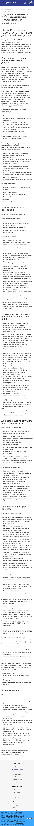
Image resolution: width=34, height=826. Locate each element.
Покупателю (17, 786)
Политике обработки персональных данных (12, 823)
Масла (17, 782)
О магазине (17, 802)
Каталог (17, 763)
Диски (17, 777)
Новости (17, 805)
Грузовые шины (17, 769)
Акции (17, 797)
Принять (29, 818)
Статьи (17, 810)
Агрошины (17, 774)
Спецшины (17, 772)
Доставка (17, 790)
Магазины (17, 808)
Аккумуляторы (17, 779)
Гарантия (17, 795)
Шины (17, 767)
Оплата (17, 792)
